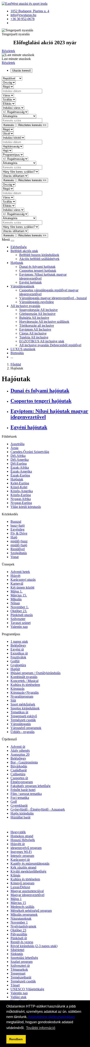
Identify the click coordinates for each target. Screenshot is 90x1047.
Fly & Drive (18, 533)
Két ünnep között (22, 587)
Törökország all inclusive (36, 325)
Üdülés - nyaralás (22, 732)
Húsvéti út (17, 844)
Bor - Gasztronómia (24, 762)
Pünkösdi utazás (21, 615)
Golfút (14, 661)
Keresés (8, 125)
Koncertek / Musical (24, 681)
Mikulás (16, 599)
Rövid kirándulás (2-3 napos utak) (33, 946)
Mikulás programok (24, 914)
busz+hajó (17, 525)
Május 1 (16, 899)
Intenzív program (22, 855)
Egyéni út (17, 649)
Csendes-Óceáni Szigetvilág (29, 452)
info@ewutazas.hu (23, 15)
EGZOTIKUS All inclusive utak (41, 341)
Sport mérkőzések (22, 704)
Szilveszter (17, 619)
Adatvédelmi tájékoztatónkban (51, 1017)
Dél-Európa (18, 463)
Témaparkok (19, 969)
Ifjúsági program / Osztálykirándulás (35, 673)
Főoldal (15, 364)
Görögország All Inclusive (37, 314)
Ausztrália (17, 444)
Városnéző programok (25, 728)
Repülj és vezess (21, 942)
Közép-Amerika (21, 491)
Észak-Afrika (19, 467)
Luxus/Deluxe (20, 887)
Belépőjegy (18, 645)
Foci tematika (19, 797)
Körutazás (17, 688)
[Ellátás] (8, 103)
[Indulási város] (13, 107)
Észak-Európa (20, 475)
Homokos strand (21, 836)
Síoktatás (16, 954)
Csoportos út (19, 778)
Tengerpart (17, 973)
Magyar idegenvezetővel (27, 895)
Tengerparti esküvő (23, 716)
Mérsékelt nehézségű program (31, 910)
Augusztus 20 (19, 754)
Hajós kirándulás (22, 813)
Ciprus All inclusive (33, 333)
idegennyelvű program (26, 848)
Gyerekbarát (19, 805)
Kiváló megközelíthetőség (28, 871)
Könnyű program (22, 883)
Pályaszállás (18, 934)
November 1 (19, 922)
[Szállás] (9, 99)
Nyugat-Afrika (20, 499)
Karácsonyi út (20, 859)
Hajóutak (16, 263)
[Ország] (9, 82)
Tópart (15, 985)
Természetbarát (20, 977)
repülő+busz (19, 541)
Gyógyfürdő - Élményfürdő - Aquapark (37, 809)
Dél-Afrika (18, 456)
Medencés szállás (22, 907)
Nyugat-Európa (21, 503)
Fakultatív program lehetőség (30, 786)
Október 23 (18, 930)
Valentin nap (19, 627)
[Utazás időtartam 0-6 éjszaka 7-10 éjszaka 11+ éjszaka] (15, 176)
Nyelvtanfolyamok (23, 926)
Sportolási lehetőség (24, 958)
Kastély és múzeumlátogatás (29, 863)
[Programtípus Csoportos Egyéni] (13, 154)
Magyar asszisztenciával (27, 891)
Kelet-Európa (19, 483)
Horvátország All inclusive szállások (44, 321)
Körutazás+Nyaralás (24, 692)
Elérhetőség (18, 247)
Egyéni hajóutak (30, 282)
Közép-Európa (20, 495)
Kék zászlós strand (23, 867)
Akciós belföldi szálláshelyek (39, 259)
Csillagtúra (17, 774)
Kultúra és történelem (25, 685)
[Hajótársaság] (12, 146)
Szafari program (21, 961)
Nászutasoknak (20, 918)
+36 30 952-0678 (22, 19)
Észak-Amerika (21, 471)
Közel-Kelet (18, 487)
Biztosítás (17, 353)
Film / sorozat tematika (26, 794)
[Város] (8, 95)
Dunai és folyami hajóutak (37, 266)
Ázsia (14, 448)
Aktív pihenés (20, 750)
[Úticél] (8, 133)
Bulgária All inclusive (34, 317)
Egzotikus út (19, 653)
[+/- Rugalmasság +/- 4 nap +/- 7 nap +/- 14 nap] (15, 112)
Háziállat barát (20, 817)
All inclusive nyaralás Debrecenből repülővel (50, 345)
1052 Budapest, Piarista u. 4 (29, 11)
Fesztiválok (18, 657)
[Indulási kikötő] (13, 137)
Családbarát (18, 770)
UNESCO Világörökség (27, 989)
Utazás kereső (21, 70)
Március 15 (18, 903)
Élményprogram (21, 782)
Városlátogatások (22, 286)
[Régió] (8, 86)
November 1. (19, 607)
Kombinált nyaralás (23, 677)
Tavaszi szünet (20, 623)
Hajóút (15, 669)
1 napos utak (19, 641)
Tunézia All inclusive (33, 337)
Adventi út (17, 746)
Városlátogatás (20, 724)
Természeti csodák (23, 720)
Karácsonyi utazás (23, 579)
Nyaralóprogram (21, 696)
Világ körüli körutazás (25, 507)
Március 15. (18, 595)
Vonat (14, 557)
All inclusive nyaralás (25, 306)
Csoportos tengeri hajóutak (37, 270)
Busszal (15, 521)
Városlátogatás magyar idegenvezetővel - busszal (53, 298)
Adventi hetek (20, 572)
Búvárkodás (18, 766)
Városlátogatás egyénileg (36, 302)
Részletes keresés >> (32, 125)
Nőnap (15, 603)
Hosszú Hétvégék (22, 840)
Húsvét (15, 575)
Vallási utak (18, 997)
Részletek (8, 51)
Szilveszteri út (20, 965)
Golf (13, 801)
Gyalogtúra (18, 665)
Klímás (15, 875)
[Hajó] (7, 150)
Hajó (13, 537)
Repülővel (17, 549)
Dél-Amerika (19, 459)
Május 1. (16, 591)
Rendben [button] (16, 1039)
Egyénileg (17, 529)
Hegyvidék (18, 832)
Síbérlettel (17, 950)
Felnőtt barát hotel (22, 790)
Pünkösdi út (18, 938)
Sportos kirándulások (25, 708)
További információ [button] (40, 1028)
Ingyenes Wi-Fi (21, 852)
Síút (13, 700)
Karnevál (16, 583)
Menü (6, 239)
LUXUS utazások (22, 349)
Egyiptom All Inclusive (35, 329)
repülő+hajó (18, 545)
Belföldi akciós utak (24, 251)
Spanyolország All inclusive (38, 310)
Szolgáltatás (18, 553)
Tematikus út (19, 712)
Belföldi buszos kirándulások (39, 255)
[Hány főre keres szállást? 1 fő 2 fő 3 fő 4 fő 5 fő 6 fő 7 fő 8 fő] (20, 171)
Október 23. (18, 611)
